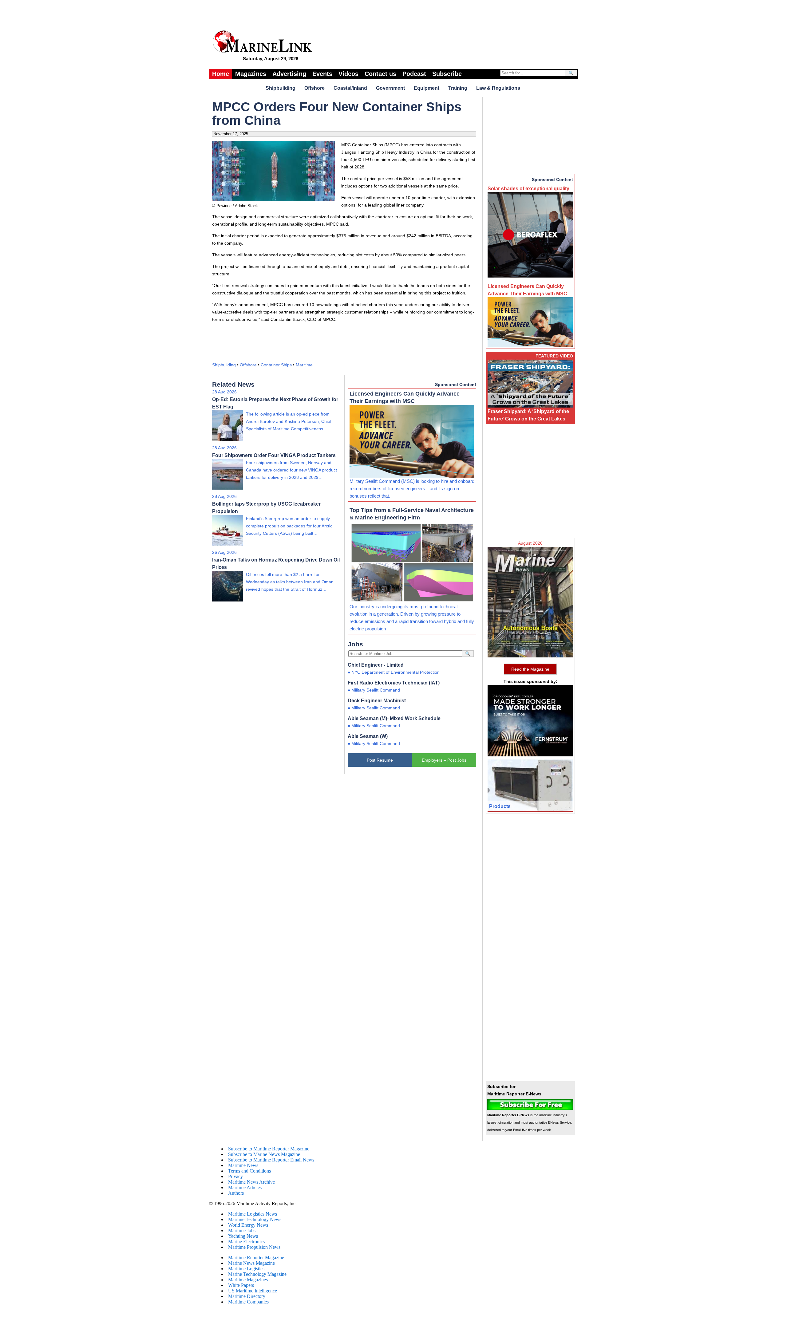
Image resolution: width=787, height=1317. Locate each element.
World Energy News (248, 1225)
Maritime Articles (245, 1187)
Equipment (426, 88)
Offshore (314, 88)
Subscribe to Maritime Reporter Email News (271, 1159)
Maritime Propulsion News (254, 1247)
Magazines (250, 73)
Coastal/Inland (350, 88)
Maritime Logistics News (252, 1213)
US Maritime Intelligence (252, 1290)
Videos (348, 73)
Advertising (289, 73)
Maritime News (243, 1165)
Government (390, 88)
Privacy (235, 1176)
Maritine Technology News (254, 1219)
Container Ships (276, 364)
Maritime (304, 364)
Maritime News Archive (251, 1182)
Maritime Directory (246, 1296)
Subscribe (447, 73)
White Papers (241, 1285)
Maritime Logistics (246, 1268)
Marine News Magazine (251, 1263)
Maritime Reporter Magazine (256, 1257)
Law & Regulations (498, 88)
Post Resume (380, 760)
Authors (236, 1193)
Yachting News (243, 1236)
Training (457, 88)
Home (220, 73)
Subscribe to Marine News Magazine (264, 1154)
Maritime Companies (248, 1301)
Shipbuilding (280, 88)
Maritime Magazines (248, 1279)
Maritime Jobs (241, 1230)
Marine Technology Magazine (257, 1274)
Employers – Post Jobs (444, 760)
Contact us (380, 73)
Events (322, 73)
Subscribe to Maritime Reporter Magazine (268, 1148)
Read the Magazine (530, 669)
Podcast (414, 73)
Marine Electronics (246, 1241)
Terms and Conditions (249, 1170)
